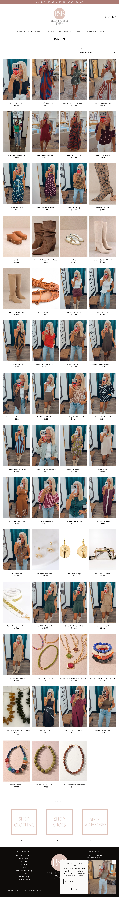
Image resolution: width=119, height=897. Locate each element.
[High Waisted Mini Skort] (45, 393)
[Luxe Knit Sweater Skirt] (16, 654)
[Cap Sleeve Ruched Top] (74, 497)
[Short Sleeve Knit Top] (102, 706)
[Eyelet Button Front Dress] (45, 131)
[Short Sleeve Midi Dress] (74, 706)
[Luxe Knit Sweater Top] (102, 602)
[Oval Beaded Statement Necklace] (74, 761)
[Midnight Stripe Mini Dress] (16, 445)
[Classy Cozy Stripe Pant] (102, 79)
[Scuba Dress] (102, 445)
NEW (30, 32)
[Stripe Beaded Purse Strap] (16, 602)
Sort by (82, 48)
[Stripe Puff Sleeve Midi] (45, 79)
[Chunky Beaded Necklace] (45, 761)
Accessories (94, 841)
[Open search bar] (105, 17)
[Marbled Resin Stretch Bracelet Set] (102, 654)
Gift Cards (24, 873)
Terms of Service (24, 880)
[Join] (84, 881)
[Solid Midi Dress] (45, 706)
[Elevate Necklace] (16, 761)
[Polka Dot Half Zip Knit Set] (102, 393)
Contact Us (24, 861)
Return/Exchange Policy (24, 855)
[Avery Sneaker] (74, 236)
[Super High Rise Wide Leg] (16, 131)
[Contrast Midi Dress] (102, 497)
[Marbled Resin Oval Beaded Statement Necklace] (16, 706)
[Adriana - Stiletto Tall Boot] (102, 236)
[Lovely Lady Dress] (16, 184)
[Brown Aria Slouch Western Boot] (45, 236)
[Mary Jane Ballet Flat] (45, 288)
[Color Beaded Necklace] (45, 654)
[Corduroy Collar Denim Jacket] (45, 445)
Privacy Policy (24, 877)
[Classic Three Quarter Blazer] (16, 393)
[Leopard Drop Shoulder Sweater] (74, 393)
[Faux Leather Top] (16, 79)
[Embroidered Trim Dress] (16, 497)
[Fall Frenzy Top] (16, 549)
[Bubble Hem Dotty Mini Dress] (74, 79)
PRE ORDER (20, 32)
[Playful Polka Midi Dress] (45, 184)
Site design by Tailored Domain (33, 891)
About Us (24, 864)
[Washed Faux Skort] (74, 288)
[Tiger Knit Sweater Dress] (16, 340)
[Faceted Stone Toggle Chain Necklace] (74, 654)
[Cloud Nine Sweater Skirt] (74, 602)
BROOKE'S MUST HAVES (93, 32)
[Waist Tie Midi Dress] (74, 131)
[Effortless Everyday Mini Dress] (102, 340)
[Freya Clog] (16, 236)
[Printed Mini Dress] (74, 445)
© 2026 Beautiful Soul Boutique (16, 891)
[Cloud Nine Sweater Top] (45, 602)
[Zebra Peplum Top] (74, 184)
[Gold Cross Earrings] (74, 549)
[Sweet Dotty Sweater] (102, 131)
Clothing (24, 841)
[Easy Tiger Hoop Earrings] (45, 549)
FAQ (24, 867)
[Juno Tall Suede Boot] (16, 288)
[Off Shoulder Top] (102, 288)
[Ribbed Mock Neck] (74, 340)
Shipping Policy (24, 858)
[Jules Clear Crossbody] (102, 549)
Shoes (59, 841)
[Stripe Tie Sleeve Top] (45, 497)
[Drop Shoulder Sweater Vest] (45, 340)
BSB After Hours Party (24, 871)
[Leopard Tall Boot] (102, 184)
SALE (78, 32)
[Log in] (109, 17)
